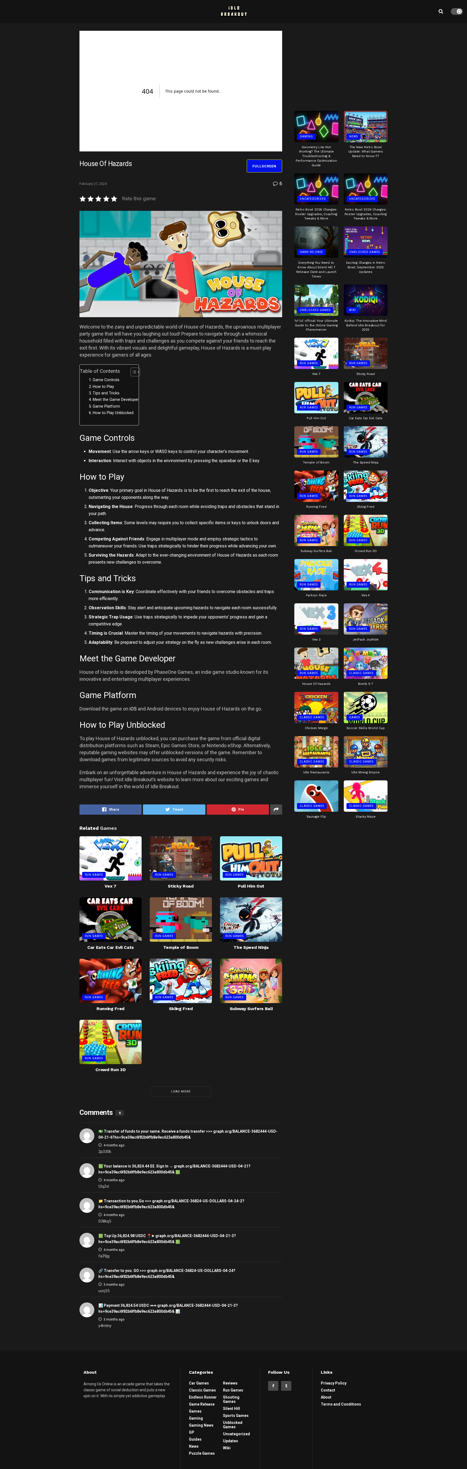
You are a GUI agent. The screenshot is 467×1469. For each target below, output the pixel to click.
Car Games (199, 1383)
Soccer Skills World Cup (365, 728)
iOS (133, 709)
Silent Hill (231, 1408)
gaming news (201, 1425)
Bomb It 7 (365, 684)
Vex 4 (365, 595)
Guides (195, 1439)
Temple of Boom (181, 947)
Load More (181, 1091)
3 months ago (114, 1285)
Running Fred (110, 1008)
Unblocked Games (364, 252)
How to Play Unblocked (113, 413)
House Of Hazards (316, 684)
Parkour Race (316, 595)
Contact (328, 1390)
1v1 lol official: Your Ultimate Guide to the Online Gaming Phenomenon (316, 325)
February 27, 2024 (93, 184)
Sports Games (236, 1415)
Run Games (94, 874)
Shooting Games (231, 1399)
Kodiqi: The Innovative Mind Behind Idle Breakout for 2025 (366, 325)
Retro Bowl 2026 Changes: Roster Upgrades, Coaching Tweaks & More (316, 214)
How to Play (103, 386)
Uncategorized (313, 198)
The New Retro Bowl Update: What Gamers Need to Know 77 (365, 151)
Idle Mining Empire (365, 772)
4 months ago (114, 1145)
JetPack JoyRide (366, 639)
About (326, 1397)
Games (354, 717)
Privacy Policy (333, 1383)
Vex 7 (110, 886)
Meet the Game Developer (116, 399)
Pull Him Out (251, 886)
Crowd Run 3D (110, 1069)
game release (311, 252)
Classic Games (361, 673)
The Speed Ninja (251, 947)
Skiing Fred (181, 1008)
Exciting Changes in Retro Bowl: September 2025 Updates (365, 267)
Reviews (230, 1383)
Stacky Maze (365, 816)
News (353, 136)
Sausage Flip (316, 816)
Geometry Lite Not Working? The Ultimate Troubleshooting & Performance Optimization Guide (316, 156)
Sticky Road (181, 886)
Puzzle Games (202, 1453)
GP (191, 1432)
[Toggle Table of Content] (132, 372)
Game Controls (106, 380)
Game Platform (106, 406)
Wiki (352, 310)
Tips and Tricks (106, 393)
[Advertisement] (341, 64)
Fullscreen (264, 166)
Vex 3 (316, 639)
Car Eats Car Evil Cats (110, 947)
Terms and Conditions (341, 1404)
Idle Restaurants (316, 772)
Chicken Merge (316, 728)
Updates (230, 1441)
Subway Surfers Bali (251, 1008)
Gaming (306, 136)
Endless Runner (203, 1397)
